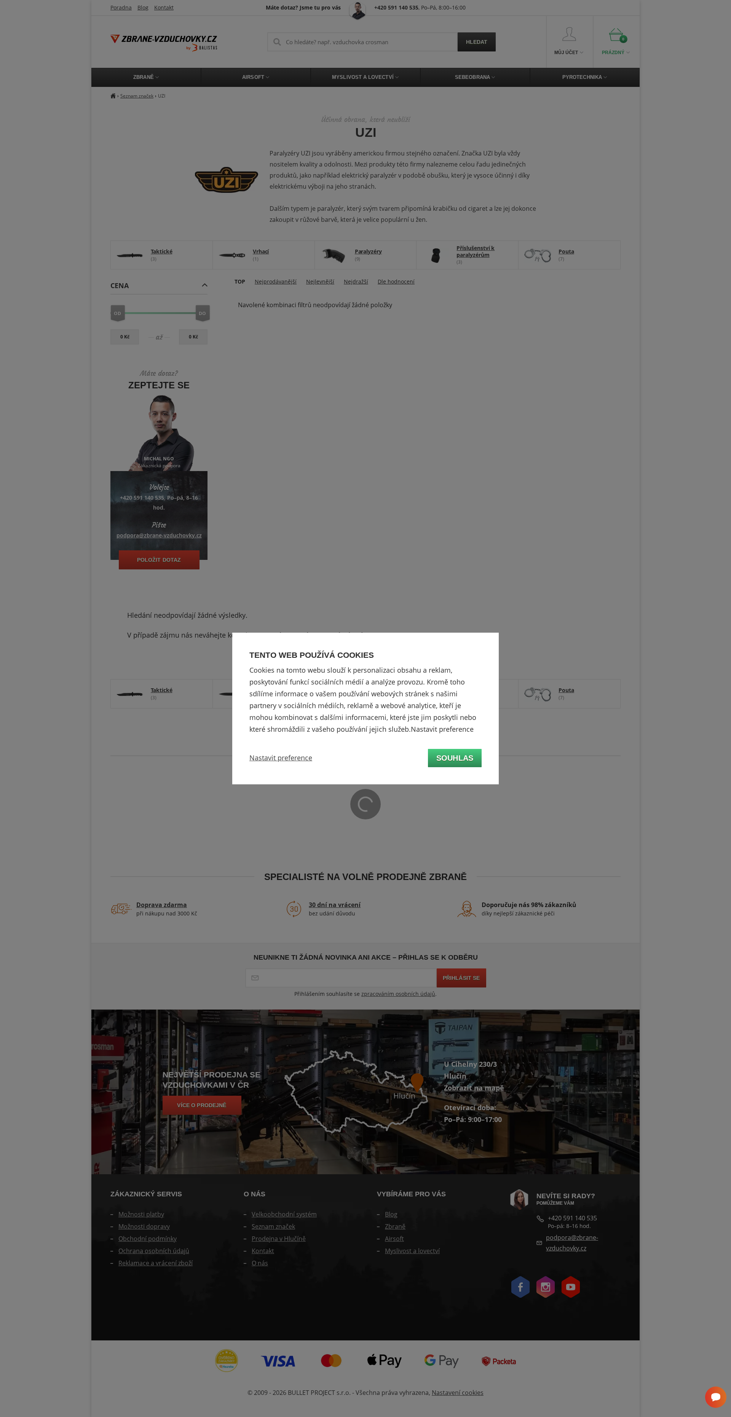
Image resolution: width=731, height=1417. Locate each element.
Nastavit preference (280, 757)
